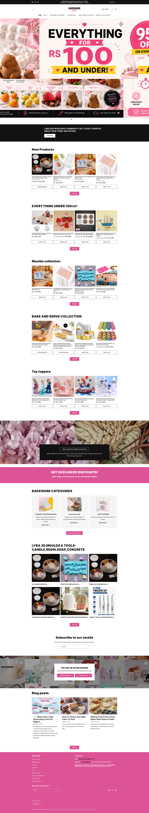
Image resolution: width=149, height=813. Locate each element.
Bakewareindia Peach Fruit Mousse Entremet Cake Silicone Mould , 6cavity (62, 178)
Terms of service (72, 809)
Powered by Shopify (46, 809)
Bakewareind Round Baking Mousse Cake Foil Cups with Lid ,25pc (41, 344)
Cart (33, 770)
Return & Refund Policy (38, 775)
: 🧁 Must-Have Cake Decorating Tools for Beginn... (43, 719)
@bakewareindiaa (65, 675)
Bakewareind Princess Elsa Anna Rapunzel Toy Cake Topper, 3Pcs (41, 399)
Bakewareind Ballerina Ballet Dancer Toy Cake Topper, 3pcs (63, 399)
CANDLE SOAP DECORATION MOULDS (74, 617)
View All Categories (74, 533)
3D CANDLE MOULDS (39, 584)
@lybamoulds (83, 675)
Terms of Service (36, 781)
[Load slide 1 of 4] (69, 119)
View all (74, 193)
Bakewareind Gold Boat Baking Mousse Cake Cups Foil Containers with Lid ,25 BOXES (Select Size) (62, 345)
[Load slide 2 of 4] (71, 119)
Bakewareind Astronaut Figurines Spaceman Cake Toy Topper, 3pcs (105, 399)
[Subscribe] (86, 647)
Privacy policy (64, 809)
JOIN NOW (50, 135)
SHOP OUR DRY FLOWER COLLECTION (74, 449)
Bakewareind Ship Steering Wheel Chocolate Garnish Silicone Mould (84, 234)
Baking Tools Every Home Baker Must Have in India (103, 718)
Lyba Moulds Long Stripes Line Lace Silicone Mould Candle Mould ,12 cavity (105, 178)
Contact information (90, 809)
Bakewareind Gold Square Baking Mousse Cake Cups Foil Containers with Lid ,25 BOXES (84, 345)
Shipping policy (81, 809)
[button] (33, 9)
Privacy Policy (36, 778)
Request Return (36, 762)
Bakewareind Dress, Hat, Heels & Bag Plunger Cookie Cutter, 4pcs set (63, 234)
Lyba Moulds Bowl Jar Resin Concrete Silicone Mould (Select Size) (42, 177)
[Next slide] (80, 119)
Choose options (42, 186)
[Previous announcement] (58, 2)
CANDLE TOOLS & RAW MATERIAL (101, 617)
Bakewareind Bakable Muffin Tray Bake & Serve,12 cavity (105, 344)
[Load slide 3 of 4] (74, 119)
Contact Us (35, 767)
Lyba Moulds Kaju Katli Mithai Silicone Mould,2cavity (85, 177)
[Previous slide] (65, 119)
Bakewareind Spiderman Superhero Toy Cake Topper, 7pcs (84, 399)
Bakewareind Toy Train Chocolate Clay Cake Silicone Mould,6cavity (105, 289)
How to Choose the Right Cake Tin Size (74, 718)
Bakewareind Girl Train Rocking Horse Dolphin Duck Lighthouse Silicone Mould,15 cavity (85, 290)
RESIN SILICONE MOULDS (98, 584)
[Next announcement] (91, 2)
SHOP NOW (45, 525)
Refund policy (56, 809)
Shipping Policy (36, 773)
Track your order (36, 759)
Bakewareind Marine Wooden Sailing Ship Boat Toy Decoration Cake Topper (106, 235)
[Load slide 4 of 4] (76, 119)
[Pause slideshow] (83, 119)
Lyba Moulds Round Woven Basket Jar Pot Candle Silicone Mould (42, 234)
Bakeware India (38, 809)
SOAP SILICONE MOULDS (69, 584)
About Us (34, 764)
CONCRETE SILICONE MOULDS (43, 617)
